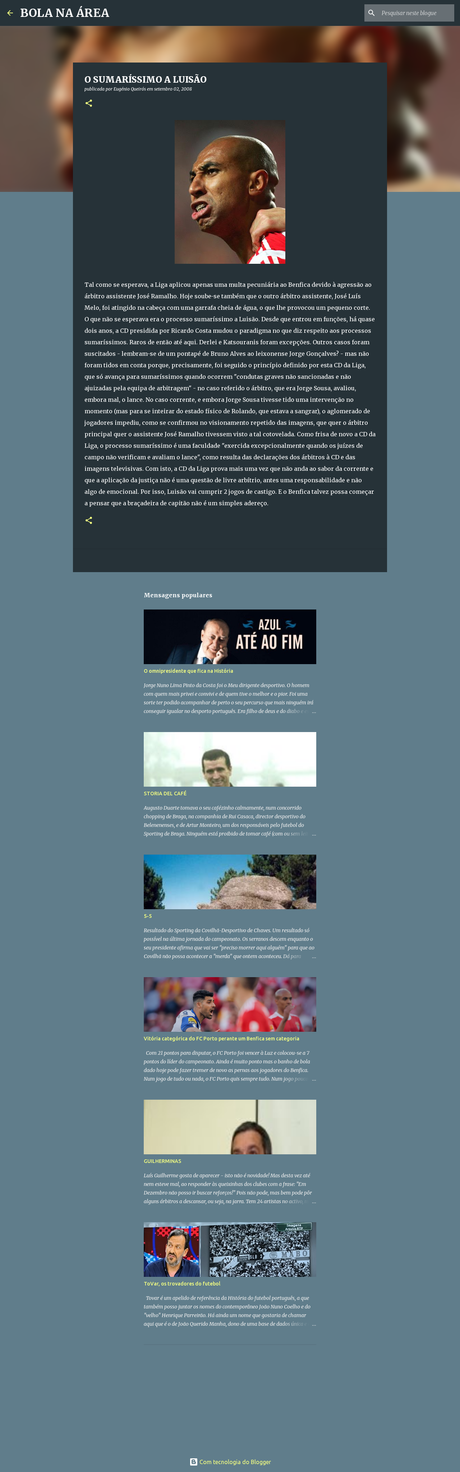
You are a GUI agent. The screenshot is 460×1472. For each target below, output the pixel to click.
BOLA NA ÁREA (64, 13)
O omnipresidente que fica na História (188, 671)
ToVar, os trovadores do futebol (182, 1284)
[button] (88, 104)
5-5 (148, 916)
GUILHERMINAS (162, 1161)
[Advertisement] (198, 1395)
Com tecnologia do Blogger (234, 1462)
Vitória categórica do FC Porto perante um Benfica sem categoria (221, 1038)
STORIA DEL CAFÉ (165, 793)
